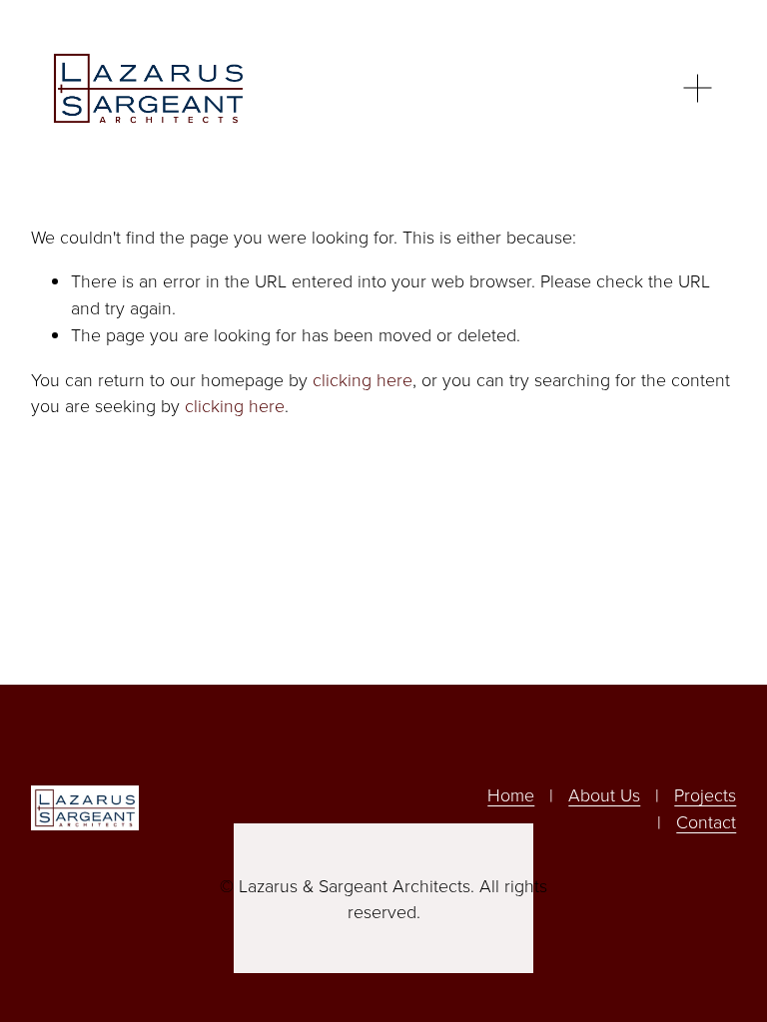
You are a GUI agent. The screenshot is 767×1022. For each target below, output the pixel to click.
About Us (604, 794)
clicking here (362, 379)
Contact (706, 821)
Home (510, 794)
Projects (705, 794)
